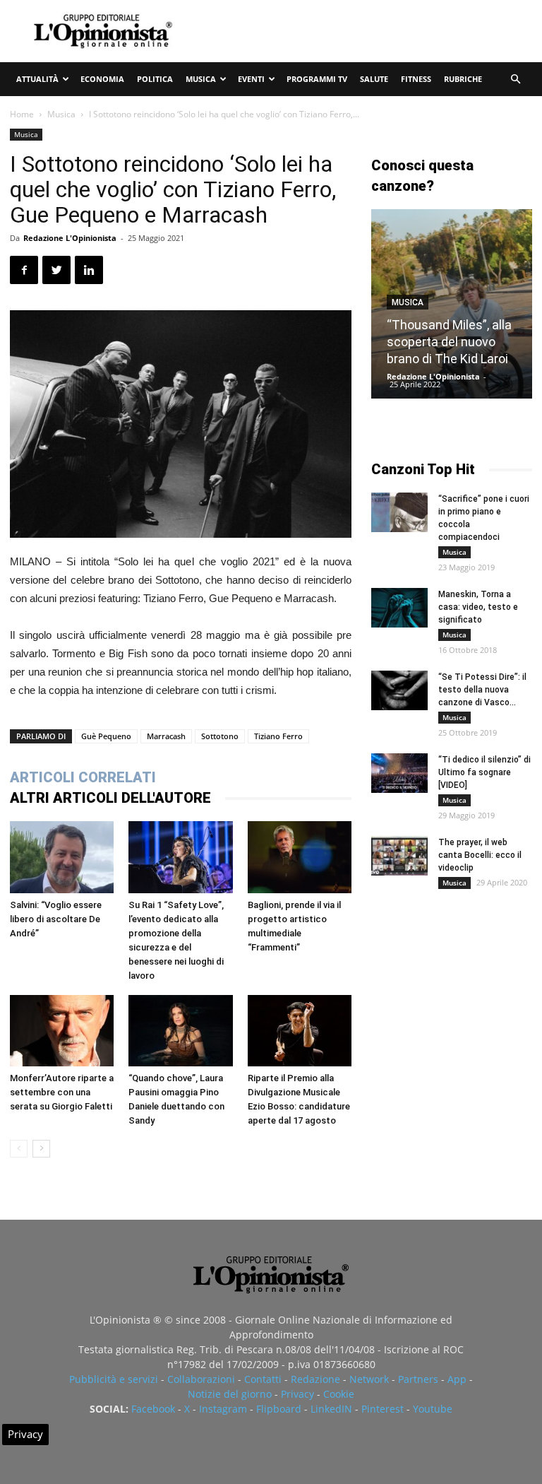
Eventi (251, 78)
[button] (515, 79)
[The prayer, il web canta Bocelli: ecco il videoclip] (399, 856)
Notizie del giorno (230, 1394)
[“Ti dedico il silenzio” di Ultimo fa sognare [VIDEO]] (399, 773)
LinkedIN (331, 1408)
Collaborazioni (201, 1379)
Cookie (338, 1394)
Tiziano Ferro (278, 736)
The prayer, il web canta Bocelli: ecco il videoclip (480, 855)
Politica (155, 78)
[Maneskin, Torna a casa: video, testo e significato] (399, 608)
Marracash (166, 736)
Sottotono (220, 736)
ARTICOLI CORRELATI (83, 777)
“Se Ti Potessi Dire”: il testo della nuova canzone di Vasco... (482, 689)
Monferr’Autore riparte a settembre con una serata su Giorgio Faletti (62, 1092)
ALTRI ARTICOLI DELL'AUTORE (110, 797)
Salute (374, 78)
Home (22, 114)
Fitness (416, 78)
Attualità (37, 78)
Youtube (432, 1408)
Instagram (223, 1408)
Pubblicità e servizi (113, 1379)
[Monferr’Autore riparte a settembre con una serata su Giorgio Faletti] (62, 1030)
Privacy (297, 1394)
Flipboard (278, 1408)
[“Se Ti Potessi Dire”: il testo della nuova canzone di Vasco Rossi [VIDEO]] (399, 690)
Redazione (315, 1379)
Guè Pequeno (106, 736)
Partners (418, 1379)
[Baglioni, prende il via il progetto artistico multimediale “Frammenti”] (299, 857)
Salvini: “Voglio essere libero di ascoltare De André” (56, 919)
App (456, 1379)
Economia (102, 78)
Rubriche (463, 78)
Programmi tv (317, 78)
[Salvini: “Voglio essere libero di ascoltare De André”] (62, 857)
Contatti (263, 1379)
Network (369, 1379)
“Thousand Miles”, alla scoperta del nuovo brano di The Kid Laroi (449, 341)
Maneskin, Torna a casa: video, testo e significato (478, 607)
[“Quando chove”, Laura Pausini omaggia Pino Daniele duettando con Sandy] (180, 1030)
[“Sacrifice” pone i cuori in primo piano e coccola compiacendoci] (399, 512)
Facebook (153, 1408)
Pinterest (382, 1408)
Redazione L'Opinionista (69, 237)
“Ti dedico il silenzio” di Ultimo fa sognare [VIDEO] (484, 772)
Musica (201, 78)
